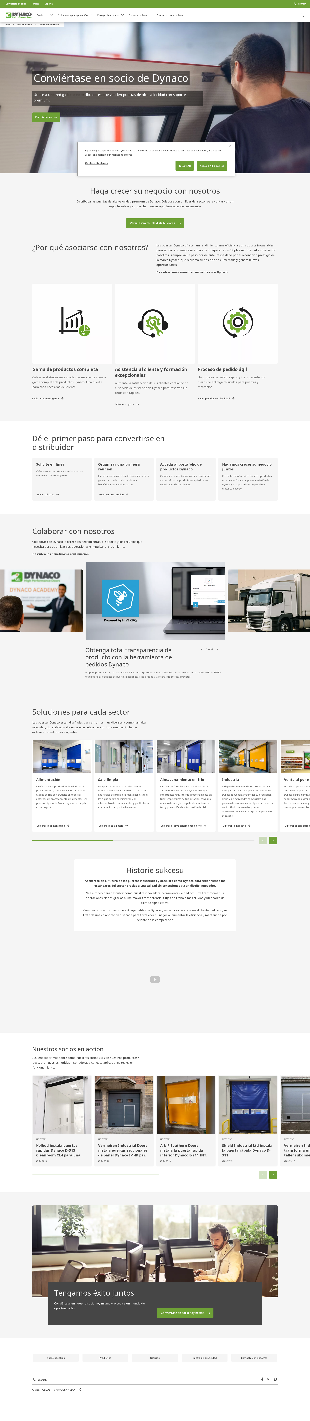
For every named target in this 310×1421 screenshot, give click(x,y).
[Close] (230, 145)
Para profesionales (108, 15)
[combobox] (283, 15)
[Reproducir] (155, 979)
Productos (42, 15)
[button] (52, 15)
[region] (156, 159)
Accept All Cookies (212, 165)
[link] (15, 3)
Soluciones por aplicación (73, 15)
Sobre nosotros (138, 15)
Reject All (184, 165)
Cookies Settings (96, 163)
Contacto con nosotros (169, 15)
